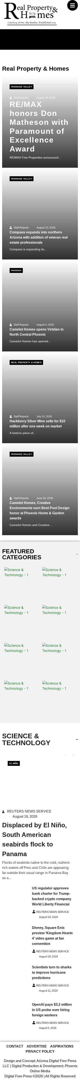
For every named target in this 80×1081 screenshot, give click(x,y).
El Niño (13, 763)
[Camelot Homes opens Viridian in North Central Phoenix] (40, 305)
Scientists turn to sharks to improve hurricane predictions (51, 972)
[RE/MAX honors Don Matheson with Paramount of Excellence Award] (40, 122)
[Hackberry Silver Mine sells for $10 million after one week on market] (40, 397)
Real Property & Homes (26, 362)
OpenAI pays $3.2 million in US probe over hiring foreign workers (52, 1010)
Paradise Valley (21, 87)
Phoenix (16, 270)
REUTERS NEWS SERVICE (29, 811)
